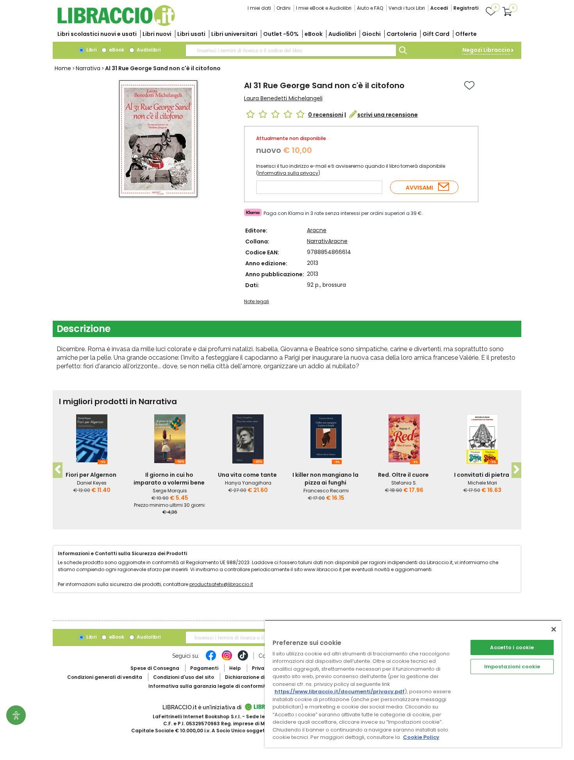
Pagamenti (204, 668)
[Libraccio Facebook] (210, 659)
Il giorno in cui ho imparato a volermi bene (169, 479)
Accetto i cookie (512, 647)
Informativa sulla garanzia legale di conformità (208, 686)
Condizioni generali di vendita (104, 677)
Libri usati (191, 34)
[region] (413, 684)
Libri (90, 49)
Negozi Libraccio (486, 50)
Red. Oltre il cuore (403, 475)
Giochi (371, 34)
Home (63, 68)
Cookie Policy (421, 737)
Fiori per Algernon (91, 475)
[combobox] (290, 50)
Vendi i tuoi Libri (407, 8)
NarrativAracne (327, 241)
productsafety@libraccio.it (221, 584)
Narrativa (88, 68)
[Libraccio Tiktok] (242, 659)
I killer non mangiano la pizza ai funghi (325, 479)
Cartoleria (402, 34)
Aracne (316, 230)
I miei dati (259, 8)
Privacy (261, 668)
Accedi (439, 8)
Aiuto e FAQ (370, 8)
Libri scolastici (97, 34)
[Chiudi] (553, 629)
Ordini (283, 8)
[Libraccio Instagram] (226, 659)
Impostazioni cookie (512, 666)
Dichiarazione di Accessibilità (262, 677)
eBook (314, 34)
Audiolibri (342, 34)
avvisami (419, 188)
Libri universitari (234, 34)
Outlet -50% (281, 34)
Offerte (466, 34)
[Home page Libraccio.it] (116, 24)
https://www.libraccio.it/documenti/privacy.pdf (340, 691)
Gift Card (435, 34)
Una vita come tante (247, 475)
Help (235, 668)
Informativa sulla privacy (288, 173)
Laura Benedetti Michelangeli (283, 98)
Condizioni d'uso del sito (183, 677)
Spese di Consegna (154, 668)
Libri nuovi (157, 34)
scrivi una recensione (387, 115)
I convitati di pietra (481, 475)
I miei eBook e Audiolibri (323, 8)
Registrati (465, 8)
